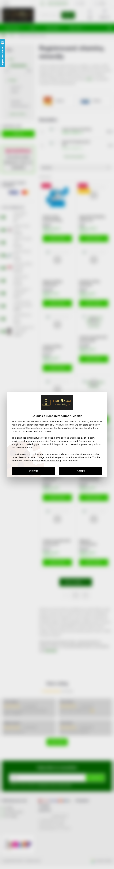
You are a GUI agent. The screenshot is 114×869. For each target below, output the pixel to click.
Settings (33, 470)
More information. (50, 460)
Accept (81, 470)
